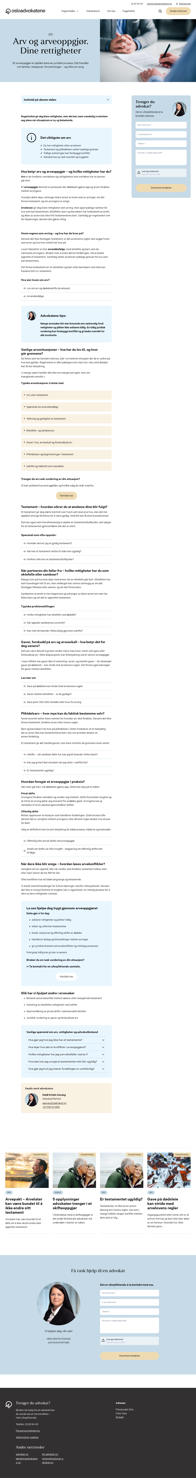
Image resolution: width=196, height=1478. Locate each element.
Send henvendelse (161, 187)
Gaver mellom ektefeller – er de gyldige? (49, 694)
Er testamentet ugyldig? (40, 770)
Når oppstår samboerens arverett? (46, 622)
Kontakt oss (66, 495)
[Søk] (160, 11)
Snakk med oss (178, 11)
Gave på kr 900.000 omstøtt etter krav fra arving (54, 702)
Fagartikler (129, 11)
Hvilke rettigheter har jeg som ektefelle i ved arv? (58, 1054)
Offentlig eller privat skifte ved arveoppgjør (51, 840)
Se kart (120, 1417)
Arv (50, 34)
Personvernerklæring (28, 1430)
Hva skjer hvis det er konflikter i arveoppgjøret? (57, 1047)
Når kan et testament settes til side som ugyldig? (54, 551)
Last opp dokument (150, 171)
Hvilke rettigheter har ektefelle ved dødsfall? (51, 614)
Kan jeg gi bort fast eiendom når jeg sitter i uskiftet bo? (57, 762)
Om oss (111, 11)
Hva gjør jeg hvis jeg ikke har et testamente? (55, 1040)
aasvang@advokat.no (54, 1103)
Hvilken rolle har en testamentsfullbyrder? (50, 559)
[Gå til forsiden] (25, 11)
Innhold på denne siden (40, 100)
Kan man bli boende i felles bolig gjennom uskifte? (55, 630)
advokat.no (22, 1454)
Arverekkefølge (35, 296)
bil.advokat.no (50, 1454)
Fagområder (68, 11)
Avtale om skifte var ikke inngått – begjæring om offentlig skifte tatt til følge (64, 850)
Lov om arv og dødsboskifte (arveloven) (48, 288)
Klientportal (185, 4)
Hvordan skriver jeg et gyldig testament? (49, 543)
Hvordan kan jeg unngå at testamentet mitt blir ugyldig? (62, 1061)
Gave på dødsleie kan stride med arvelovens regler (55, 686)
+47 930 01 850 (51, 1107)
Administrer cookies (27, 1437)
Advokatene (93, 11)
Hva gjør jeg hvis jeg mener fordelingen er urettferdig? (61, 1068)
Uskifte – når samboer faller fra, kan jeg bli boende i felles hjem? (62, 754)
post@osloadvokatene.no (159, 4)
